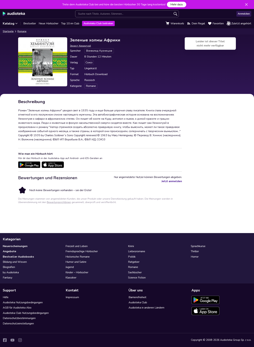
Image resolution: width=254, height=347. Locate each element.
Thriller (195, 251)
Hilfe (5, 297)
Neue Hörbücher (48, 23)
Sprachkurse (198, 246)
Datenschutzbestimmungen (19, 318)
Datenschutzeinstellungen (18, 323)
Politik (132, 257)
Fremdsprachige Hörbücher (81, 251)
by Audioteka (11, 272)
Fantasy (7, 277)
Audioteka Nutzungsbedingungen (23, 302)
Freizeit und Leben (76, 246)
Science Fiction (137, 277)
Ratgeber (133, 262)
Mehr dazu (176, 4)
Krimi (131, 246)
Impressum (72, 297)
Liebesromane (136, 251)
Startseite (8, 31)
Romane (21, 31)
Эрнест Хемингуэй (80, 45)
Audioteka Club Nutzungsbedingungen (26, 313)
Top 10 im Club (70, 23)
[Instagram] (20, 340)
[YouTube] (12, 340)
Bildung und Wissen (15, 262)
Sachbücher (135, 272)
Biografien (9, 267)
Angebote (9, 251)
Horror (195, 257)
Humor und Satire (75, 262)
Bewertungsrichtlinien (59, 202)
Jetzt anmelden (172, 181)
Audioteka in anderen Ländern (146, 308)
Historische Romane (77, 257)
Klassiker (70, 277)
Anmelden (244, 13)
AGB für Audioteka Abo (17, 308)
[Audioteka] (14, 13)
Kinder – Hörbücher (76, 272)
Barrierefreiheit (137, 297)
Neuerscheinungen (15, 246)
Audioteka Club (138, 302)
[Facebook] (5, 340)
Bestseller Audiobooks (18, 257)
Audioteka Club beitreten (98, 23)
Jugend (69, 267)
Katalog (8, 23)
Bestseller (29, 23)
